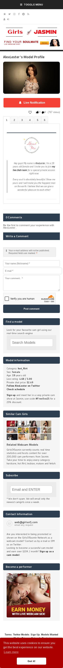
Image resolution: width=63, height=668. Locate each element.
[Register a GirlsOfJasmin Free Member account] (4, 19)
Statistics (29, 120)
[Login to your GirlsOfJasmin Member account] (8, 19)
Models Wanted (49, 634)
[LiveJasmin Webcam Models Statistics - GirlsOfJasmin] (31, 28)
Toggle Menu (33, 4)
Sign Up (35, 634)
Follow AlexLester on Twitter (23, 385)
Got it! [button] (32, 661)
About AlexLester (6, 120)
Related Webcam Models (22, 444)
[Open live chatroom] (31, 147)
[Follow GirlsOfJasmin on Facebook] (19, 14)
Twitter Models (21, 634)
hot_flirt (22, 368)
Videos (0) (22, 120)
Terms (8, 634)
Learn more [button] (11, 652)
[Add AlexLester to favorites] (30, 112)
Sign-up (11, 395)
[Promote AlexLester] (37, 120)
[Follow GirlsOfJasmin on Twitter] (9, 14)
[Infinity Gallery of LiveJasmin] (5, 14)
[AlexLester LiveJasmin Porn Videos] (44, 120)
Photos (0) (14, 120)
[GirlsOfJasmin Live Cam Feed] (28, 14)
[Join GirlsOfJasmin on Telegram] (23, 14)
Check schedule (16, 389)
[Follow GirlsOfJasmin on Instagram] (14, 14)
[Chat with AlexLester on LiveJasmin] (31, 66)
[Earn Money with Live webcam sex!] (28, 574)
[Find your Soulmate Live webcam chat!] (31, 40)
